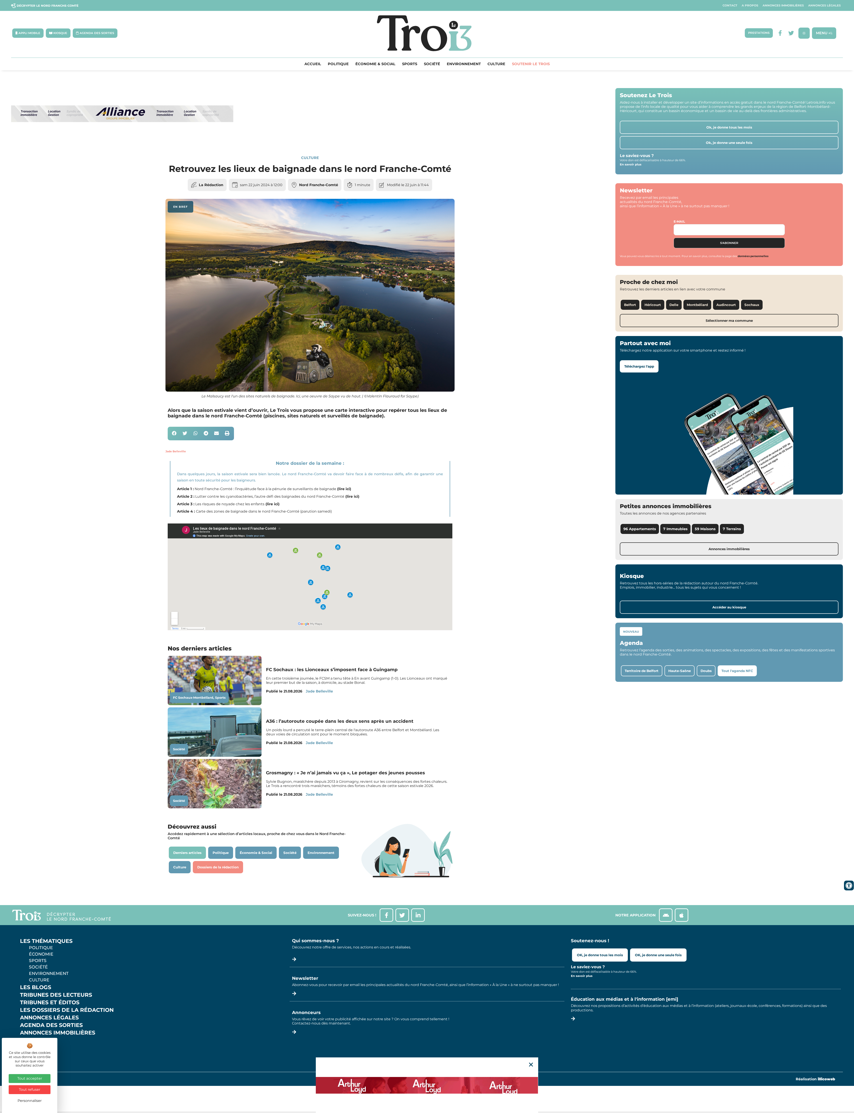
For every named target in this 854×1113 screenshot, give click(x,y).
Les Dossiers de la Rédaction (67, 1010)
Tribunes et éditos (49, 1002)
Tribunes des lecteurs (56, 995)
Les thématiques (46, 941)
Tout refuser (29, 1089)
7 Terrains (732, 529)
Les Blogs (35, 987)
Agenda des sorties (51, 1025)
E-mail (679, 221)
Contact (730, 5)
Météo (30, 1048)
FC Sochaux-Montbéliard (193, 698)
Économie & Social (375, 64)
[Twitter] (791, 33)
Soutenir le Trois (531, 64)
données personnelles (753, 256)
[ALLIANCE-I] (122, 140)
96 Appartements (639, 529)
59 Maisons (705, 529)
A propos (750, 5)
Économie (41, 954)
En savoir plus (630, 164)
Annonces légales (824, 5)
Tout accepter (29, 1078)
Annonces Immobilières (783, 5)
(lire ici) (344, 489)
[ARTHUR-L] (427, 1085)
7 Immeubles (675, 529)
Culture (496, 64)
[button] (174, 433)
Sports (409, 64)
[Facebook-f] (780, 33)
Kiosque (33, 1040)
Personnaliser (30, 1101)
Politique (338, 64)
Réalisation (815, 1079)
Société (432, 64)
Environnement (464, 64)
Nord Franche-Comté (318, 185)
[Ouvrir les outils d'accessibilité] (849, 885)
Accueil (312, 64)
